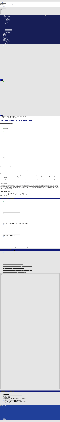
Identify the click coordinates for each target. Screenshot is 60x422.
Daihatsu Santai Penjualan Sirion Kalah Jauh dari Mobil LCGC (15, 401)
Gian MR (13, 421)
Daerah (4, 416)
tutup (2, 115)
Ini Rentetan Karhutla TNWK (9, 235)
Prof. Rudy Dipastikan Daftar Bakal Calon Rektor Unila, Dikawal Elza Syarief (18, 211)
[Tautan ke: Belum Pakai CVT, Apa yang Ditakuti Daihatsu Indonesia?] (6, 397)
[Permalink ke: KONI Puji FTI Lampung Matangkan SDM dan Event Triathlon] (11, 222)
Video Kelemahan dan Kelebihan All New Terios (12, 395)
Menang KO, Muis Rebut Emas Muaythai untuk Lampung (14, 272)
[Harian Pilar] (3, 3)
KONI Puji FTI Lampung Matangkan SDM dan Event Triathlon (15, 223)
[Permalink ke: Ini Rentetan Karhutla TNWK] (11, 234)
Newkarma (5, 421)
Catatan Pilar (5, 417)
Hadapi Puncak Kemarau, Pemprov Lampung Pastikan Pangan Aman (17, 247)
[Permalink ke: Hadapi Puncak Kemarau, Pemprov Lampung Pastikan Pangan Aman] (11, 246)
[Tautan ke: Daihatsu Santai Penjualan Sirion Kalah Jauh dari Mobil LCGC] (12, 400)
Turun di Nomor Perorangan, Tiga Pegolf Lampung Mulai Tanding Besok (17, 270)
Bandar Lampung (9, 123)
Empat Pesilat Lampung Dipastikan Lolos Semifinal (13, 268)
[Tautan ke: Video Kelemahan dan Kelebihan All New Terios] (6, 394)
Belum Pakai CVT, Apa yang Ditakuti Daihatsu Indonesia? (14, 398)
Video (4, 418)
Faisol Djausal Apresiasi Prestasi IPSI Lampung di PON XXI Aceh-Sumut (17, 266)
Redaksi (4, 419)
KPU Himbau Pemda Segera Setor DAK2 (12, 193)
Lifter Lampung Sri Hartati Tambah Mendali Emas (13, 264)
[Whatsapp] (5, 128)
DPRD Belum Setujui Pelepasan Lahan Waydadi (13, 194)
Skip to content (3, 1)
